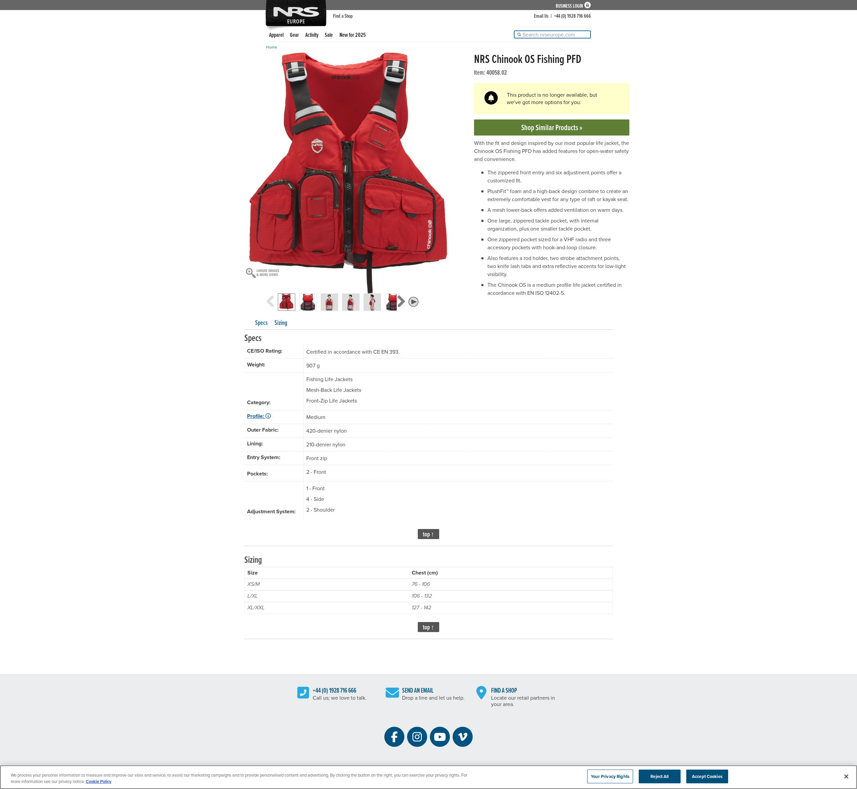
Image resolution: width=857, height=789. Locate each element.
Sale (329, 34)
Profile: (256, 416)
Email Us (541, 15)
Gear (294, 34)
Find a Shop (343, 15)
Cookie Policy (98, 782)
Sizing (281, 322)
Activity (311, 34)
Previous (270, 308)
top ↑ (428, 534)
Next (401, 308)
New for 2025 (352, 34)
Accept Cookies (707, 776)
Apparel (276, 34)
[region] (428, 777)
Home (271, 47)
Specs (261, 322)
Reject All (659, 776)
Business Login (569, 5)
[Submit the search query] (519, 34)
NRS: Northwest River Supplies (296, 13)
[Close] (846, 776)
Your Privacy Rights (610, 776)
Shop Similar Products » (551, 127)
